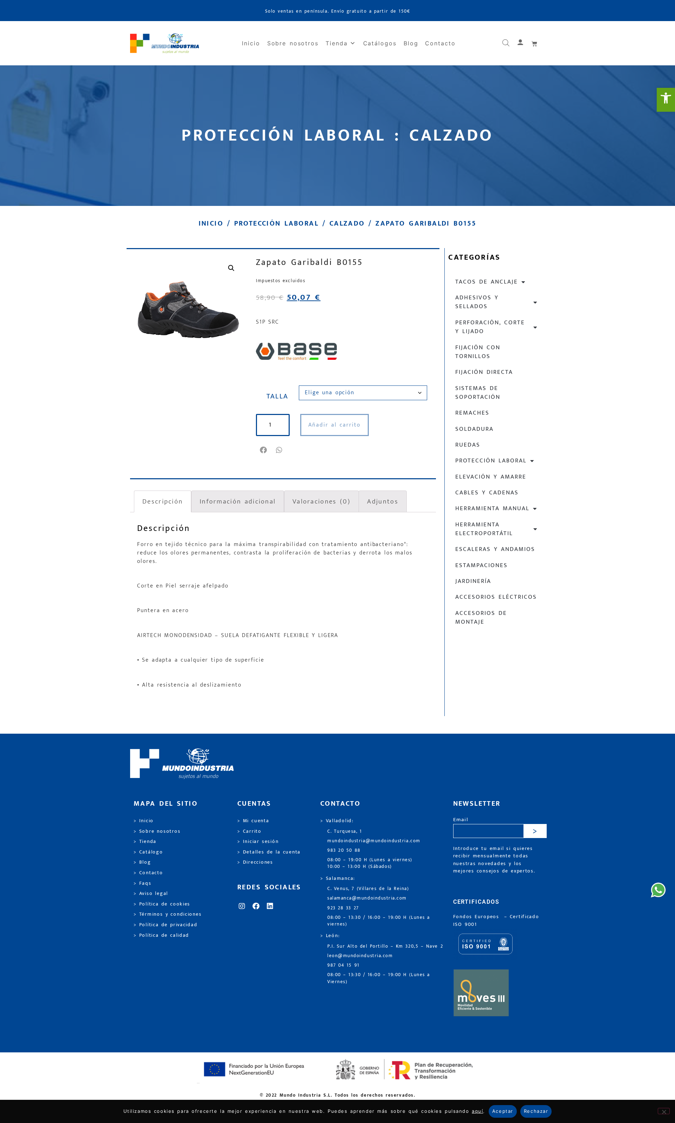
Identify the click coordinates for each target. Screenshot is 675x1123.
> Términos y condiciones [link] (167, 914)
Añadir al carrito (334, 425)
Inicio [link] (251, 43)
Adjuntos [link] (382, 501)
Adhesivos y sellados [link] (477, 302)
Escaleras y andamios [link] (495, 549)
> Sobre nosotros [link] (157, 831)
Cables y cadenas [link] (487, 493)
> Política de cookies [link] (162, 904)
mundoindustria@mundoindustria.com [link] (373, 841)
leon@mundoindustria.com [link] (360, 956)
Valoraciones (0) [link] (321, 501)
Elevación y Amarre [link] (490, 477)
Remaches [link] (472, 413)
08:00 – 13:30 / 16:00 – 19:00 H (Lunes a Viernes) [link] (378, 978)
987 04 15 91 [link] (343, 965)
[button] (264, 450)
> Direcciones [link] (255, 862)
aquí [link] (477, 1111)
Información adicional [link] (238, 501)
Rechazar (536, 1111)
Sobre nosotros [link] (293, 43)
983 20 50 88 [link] (344, 850)
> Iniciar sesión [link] (257, 841)
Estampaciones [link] (481, 565)
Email (460, 820)
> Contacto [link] (148, 873)
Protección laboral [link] (276, 223)
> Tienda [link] (145, 841)
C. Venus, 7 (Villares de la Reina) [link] (368, 888)
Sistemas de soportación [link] (477, 392)
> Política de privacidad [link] (165, 925)
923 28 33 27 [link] (343, 908)
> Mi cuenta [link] (253, 821)
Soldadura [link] (474, 429)
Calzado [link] (347, 223)
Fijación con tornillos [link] (477, 352)
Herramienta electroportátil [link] (484, 529)
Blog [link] (411, 43)
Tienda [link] (337, 43)
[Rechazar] (664, 1111)
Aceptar (502, 1111)
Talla (277, 396)
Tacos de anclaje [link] (486, 282)
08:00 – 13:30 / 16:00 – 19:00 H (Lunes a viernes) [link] (378, 921)
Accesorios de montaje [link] (481, 617)
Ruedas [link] (467, 445)
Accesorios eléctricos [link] (496, 597)
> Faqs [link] (143, 883)
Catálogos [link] (380, 43)
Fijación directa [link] (484, 372)
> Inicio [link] (144, 821)
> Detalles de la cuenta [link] (269, 852)
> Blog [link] (142, 862)
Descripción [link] (162, 501)
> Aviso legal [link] (151, 893)
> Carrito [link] (249, 831)
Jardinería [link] (473, 581)
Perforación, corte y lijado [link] (490, 327)
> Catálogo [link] (148, 852)
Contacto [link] (440, 43)
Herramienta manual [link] (492, 508)
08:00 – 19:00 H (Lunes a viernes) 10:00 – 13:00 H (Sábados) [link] (369, 863)
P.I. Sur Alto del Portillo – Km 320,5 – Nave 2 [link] (385, 946)
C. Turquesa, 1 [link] (344, 831)
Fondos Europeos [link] (477, 917)
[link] (666, 100)
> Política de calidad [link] (161, 935)
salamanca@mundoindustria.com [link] (367, 898)
